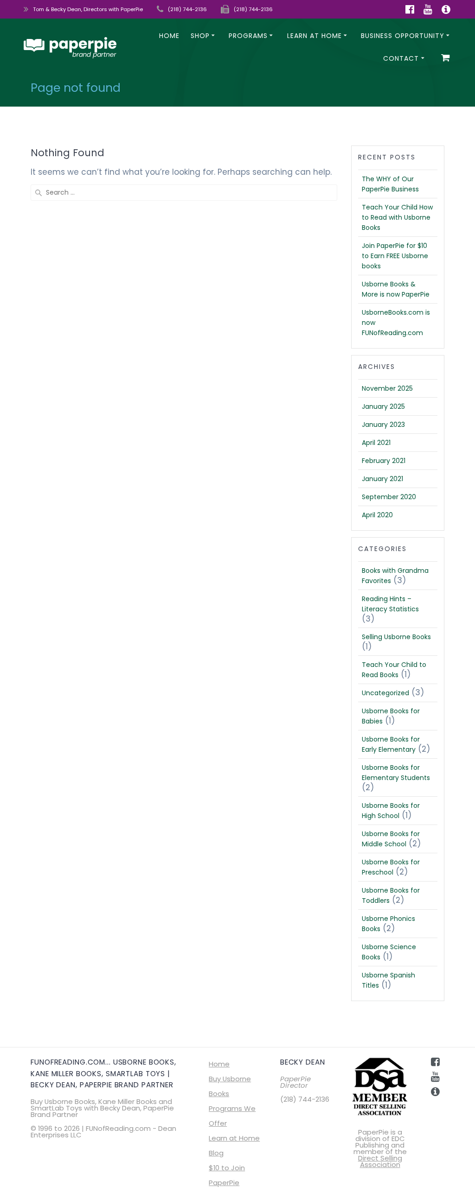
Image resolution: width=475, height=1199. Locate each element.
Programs (248, 35)
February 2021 (383, 460)
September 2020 (389, 496)
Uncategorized (385, 693)
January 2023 (383, 424)
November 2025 (387, 388)
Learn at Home (314, 35)
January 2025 (383, 406)
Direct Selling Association (380, 1161)
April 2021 (376, 442)
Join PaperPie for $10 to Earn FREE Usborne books (395, 256)
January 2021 (382, 478)
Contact (401, 58)
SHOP (200, 35)
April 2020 (377, 515)
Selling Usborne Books (396, 636)
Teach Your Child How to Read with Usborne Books (397, 217)
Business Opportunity (402, 35)
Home (169, 35)
